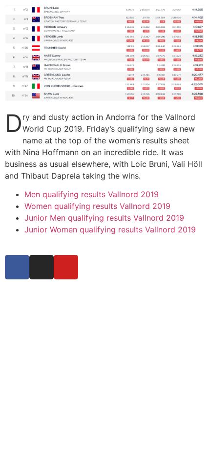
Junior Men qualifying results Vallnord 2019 (104, 218)
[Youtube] (66, 267)
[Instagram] (41, 267)
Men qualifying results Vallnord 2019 (91, 194)
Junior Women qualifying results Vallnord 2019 (110, 229)
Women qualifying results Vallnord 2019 (97, 206)
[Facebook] (17, 267)
